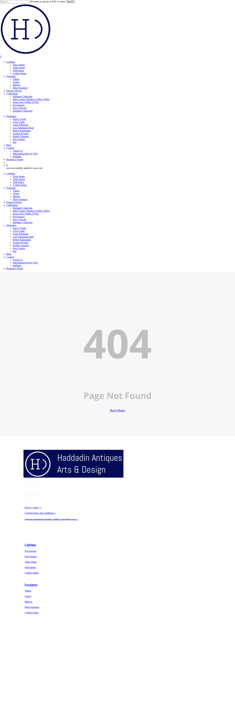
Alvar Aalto (19, 231)
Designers (11, 225)
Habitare (17, 265)
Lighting (10, 173)
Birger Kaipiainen (22, 239)
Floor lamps (19, 176)
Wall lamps (18, 182)
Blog (8, 254)
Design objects (38, 657)
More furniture (20, 199)
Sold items (36, 663)
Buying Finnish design (42, 679)
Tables (16, 190)
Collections (12, 205)
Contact (10, 257)
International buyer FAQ (43, 684)
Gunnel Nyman (20, 242)
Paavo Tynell (19, 228)
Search (70, 1)
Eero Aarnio (19, 248)
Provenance (19, 216)
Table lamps (19, 179)
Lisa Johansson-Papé (23, 236)
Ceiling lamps (20, 185)
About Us (18, 259)
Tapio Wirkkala (20, 234)
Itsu (14, 251)
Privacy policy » (33, 507)
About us (35, 674)
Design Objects (14, 202)
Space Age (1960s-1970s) (26, 213)
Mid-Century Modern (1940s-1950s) (31, 211)
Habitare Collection (22, 208)
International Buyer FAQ (25, 262)
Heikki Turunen (21, 245)
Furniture (11, 188)
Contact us (27, 498)
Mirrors (16, 196)
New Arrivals (19, 219)
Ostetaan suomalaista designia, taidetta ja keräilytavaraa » (51, 519)
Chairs (16, 193)
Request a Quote (14, 268)
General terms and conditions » (40, 513)
